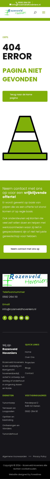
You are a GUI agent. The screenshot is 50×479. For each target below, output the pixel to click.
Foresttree (36, 474)
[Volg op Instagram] (16, 318)
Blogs (28, 367)
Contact (29, 373)
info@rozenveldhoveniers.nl (19, 309)
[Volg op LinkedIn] (27, 318)
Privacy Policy (39, 456)
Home (28, 351)
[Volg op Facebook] (4, 318)
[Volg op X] (10, 318)
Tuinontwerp (8, 402)
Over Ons (29, 357)
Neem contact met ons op (25, 248)
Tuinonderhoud (10, 433)
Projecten (30, 362)
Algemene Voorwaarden (14, 456)
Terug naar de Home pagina (21, 96)
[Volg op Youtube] (21, 318)
